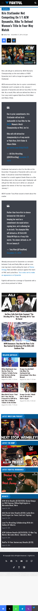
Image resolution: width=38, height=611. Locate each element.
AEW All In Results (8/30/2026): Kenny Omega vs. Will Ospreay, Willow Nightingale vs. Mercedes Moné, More (19, 503)
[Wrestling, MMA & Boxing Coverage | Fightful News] (13, 2)
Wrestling (6, 9)
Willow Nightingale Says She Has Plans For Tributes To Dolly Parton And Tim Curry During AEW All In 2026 (9, 373)
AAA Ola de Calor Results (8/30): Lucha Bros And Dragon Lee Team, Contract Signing (18, 514)
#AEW (9, 124)
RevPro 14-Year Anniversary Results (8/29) (17, 542)
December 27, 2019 (14, 252)
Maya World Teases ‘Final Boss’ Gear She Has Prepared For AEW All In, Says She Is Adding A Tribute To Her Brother (10, 398)
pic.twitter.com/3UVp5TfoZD (17, 147)
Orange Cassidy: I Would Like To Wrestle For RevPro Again (27, 396)
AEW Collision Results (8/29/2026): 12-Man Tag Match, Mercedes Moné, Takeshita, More (19, 533)
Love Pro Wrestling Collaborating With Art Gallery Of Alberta (17, 524)
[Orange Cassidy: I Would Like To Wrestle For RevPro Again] (28, 387)
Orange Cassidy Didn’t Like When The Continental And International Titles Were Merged (28, 373)
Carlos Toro (6, 34)
